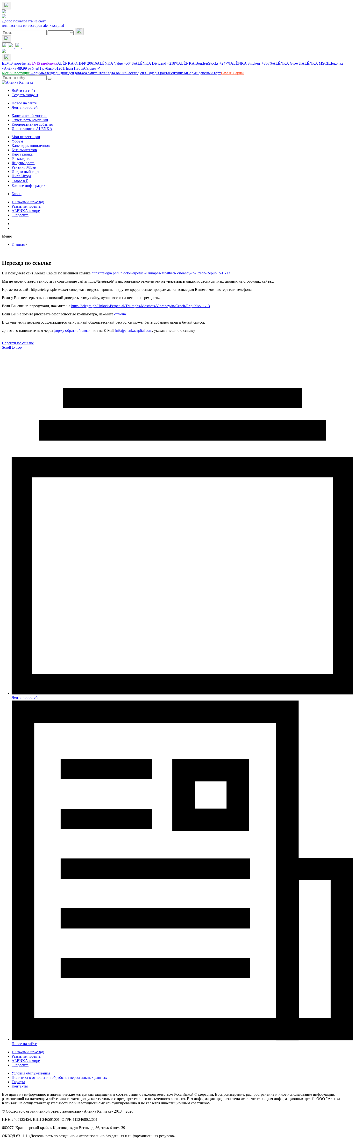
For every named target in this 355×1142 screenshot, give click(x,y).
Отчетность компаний (30, 120)
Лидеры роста (23, 163)
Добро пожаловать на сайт (24, 21)
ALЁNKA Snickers (251, 63)
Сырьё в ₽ (20, 181)
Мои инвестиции (26, 137)
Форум (17, 141)
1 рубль (51, 68)
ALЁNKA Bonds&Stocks (204, 63)
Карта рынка (22, 154)
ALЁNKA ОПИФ (77, 63)
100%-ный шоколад (28, 202)
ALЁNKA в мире (26, 211)
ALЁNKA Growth (287, 63)
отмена (120, 314)
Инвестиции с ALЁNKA (32, 129)
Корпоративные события (32, 124)
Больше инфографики (30, 186)
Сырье (92, 68)
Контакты (20, 1086)
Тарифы (18, 1082)
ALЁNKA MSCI (315, 63)
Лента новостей (25, 107)
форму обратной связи (72, 330)
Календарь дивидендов (31, 145)
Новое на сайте (24, 103)
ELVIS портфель (15, 63)
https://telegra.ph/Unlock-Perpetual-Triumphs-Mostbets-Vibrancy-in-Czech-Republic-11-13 (161, 273)
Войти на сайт (23, 90)
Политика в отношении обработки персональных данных (59, 1077)
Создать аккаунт (25, 95)
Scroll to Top (12, 347)
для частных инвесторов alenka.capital (33, 25)
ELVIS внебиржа (43, 63)
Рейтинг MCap (24, 167)
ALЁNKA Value (116, 63)
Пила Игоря (74, 68)
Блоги (16, 194)
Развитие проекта (26, 206)
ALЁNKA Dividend (156, 63)
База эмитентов (24, 150)
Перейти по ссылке (18, 343)
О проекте (20, 215)
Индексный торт (25, 172)
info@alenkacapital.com (133, 330)
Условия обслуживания (31, 1073)
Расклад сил (21, 158)
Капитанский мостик (29, 116)
